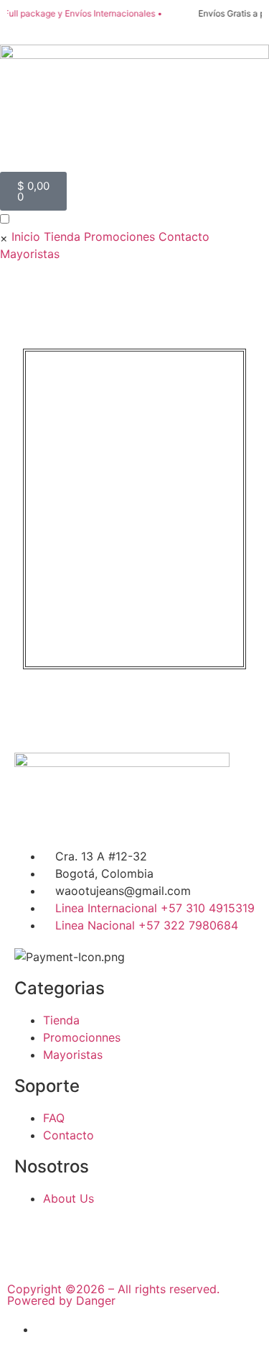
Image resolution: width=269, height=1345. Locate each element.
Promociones (119, 236)
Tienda (62, 236)
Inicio (25, 236)
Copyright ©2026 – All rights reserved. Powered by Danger (113, 1295)
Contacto (184, 236)
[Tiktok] (111, 1239)
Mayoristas (30, 254)
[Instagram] (72, 1239)
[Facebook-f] (32, 1239)
